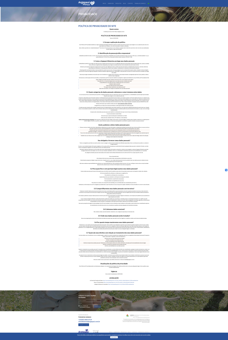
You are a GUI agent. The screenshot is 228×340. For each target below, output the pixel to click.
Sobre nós (111, 3)
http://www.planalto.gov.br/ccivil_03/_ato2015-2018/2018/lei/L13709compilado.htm (120, 280)
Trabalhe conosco (140, 3)
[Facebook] (94, 332)
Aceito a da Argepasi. (85, 306)
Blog (124, 3)
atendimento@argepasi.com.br (89, 321)
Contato (130, 3)
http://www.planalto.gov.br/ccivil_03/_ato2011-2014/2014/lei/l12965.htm (119, 282)
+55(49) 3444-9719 (85, 320)
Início (104, 3)
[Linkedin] (96, 332)
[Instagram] (97, 332)
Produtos (118, 3)
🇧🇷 (148, 3)
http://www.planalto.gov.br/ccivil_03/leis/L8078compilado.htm (121, 284)
